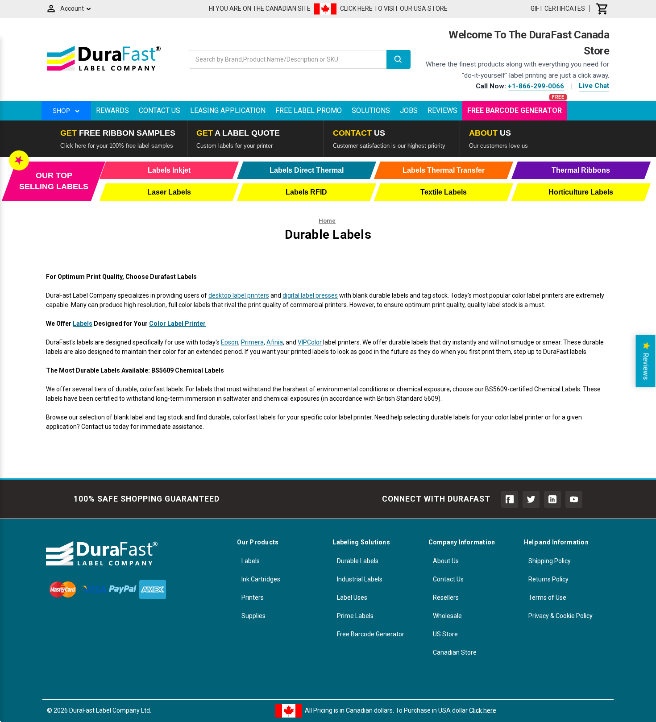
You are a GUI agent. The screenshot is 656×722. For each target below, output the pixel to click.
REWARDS (112, 110)
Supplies (253, 615)
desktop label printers (238, 295)
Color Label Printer (177, 323)
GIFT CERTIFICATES (558, 8)
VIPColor (310, 342)
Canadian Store (455, 652)
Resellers (446, 597)
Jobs (409, 110)
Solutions (371, 110)
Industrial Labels (359, 579)
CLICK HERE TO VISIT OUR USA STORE (394, 8)
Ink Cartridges (260, 579)
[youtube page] (573, 499)
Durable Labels (357, 560)
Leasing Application (228, 110)
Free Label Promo (308, 110)
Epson (229, 342)
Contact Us (159, 110)
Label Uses (352, 597)
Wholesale (447, 615)
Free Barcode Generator (514, 110)
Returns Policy (548, 579)
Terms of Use (547, 597)
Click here (482, 710)
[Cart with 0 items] (602, 8)
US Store (445, 634)
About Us (446, 560)
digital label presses (310, 295)
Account (72, 8)
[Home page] (104, 70)
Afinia (274, 342)
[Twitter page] (531, 499)
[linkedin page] (552, 499)
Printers (252, 597)
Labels (82, 323)
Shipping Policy (549, 560)
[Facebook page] (509, 499)
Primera (252, 342)
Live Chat (594, 86)
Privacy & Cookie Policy (560, 615)
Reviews (442, 110)
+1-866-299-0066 (536, 86)
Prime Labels (355, 615)
